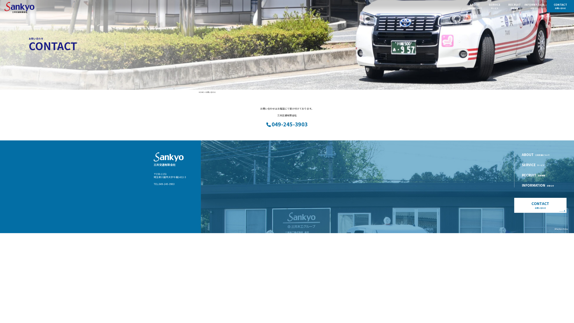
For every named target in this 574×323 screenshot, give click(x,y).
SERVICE (494, 6)
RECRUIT (514, 6)
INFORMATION (534, 6)
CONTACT (540, 205)
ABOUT (474, 6)
